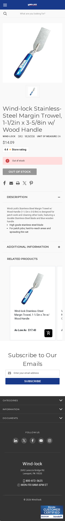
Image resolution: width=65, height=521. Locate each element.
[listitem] (32, 303)
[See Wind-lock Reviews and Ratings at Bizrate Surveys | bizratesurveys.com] (52, 512)
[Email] (11, 183)
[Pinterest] (31, 183)
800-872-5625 (34, 480)
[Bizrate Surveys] (46, 503)
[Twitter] (24, 183)
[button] (32, 197)
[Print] (18, 183)
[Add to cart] (48, 333)
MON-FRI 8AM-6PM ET (34, 485)
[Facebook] (4, 183)
